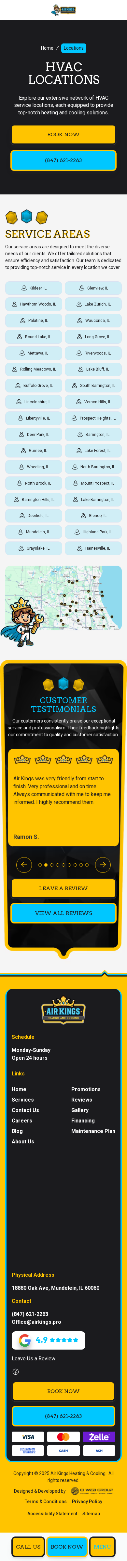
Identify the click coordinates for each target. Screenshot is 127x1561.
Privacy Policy (87, 1501)
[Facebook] (16, 1372)
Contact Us (25, 1110)
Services (23, 1100)
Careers (22, 1121)
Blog (17, 1131)
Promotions (86, 1089)
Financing (83, 1121)
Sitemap (91, 1513)
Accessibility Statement (52, 1513)
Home (47, 48)
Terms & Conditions (46, 1501)
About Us (23, 1141)
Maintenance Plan (93, 1131)
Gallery (80, 1110)
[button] (102, 1546)
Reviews (81, 1100)
